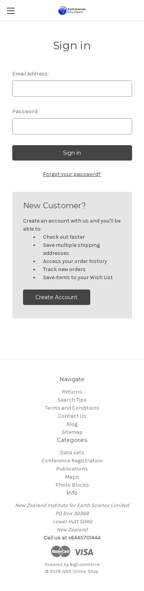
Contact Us (72, 416)
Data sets (72, 452)
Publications (72, 468)
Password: (25, 111)
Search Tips (72, 400)
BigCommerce (85, 564)
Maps (72, 477)
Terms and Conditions (72, 408)
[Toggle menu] (10, 10)
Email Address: (30, 73)
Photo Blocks (72, 485)
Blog (72, 424)
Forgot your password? (72, 174)
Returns (72, 391)
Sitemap (72, 432)
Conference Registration (72, 460)
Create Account (56, 297)
